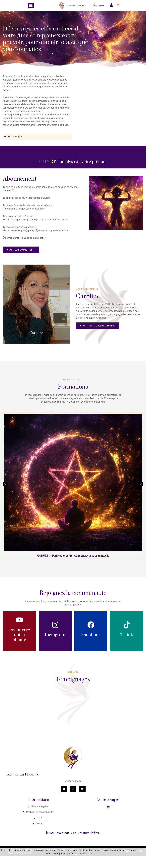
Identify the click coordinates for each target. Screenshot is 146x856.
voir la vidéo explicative (25, 80)
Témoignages (99, 5)
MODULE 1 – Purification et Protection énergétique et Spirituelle (73, 555)
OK (91, 853)
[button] (31, 5)
